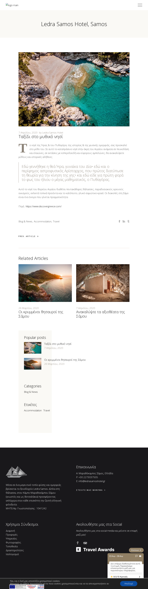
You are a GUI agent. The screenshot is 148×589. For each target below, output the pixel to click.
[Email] (140, 556)
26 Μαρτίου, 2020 (28, 308)
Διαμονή (10, 530)
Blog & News (25, 221)
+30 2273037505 (88, 477)
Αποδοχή (128, 583)
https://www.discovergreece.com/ (44, 206)
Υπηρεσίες (11, 538)
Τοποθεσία (12, 546)
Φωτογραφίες (13, 542)
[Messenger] (136, 556)
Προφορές (12, 534)
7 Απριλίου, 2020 (27, 132)
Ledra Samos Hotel (52, 132)
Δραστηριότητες (15, 550)
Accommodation (42, 221)
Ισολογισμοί (12, 554)
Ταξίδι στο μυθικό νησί (57, 344)
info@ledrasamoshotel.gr (92, 481)
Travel (56, 221)
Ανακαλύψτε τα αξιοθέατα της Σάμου (100, 314)
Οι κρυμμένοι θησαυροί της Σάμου (40, 314)
